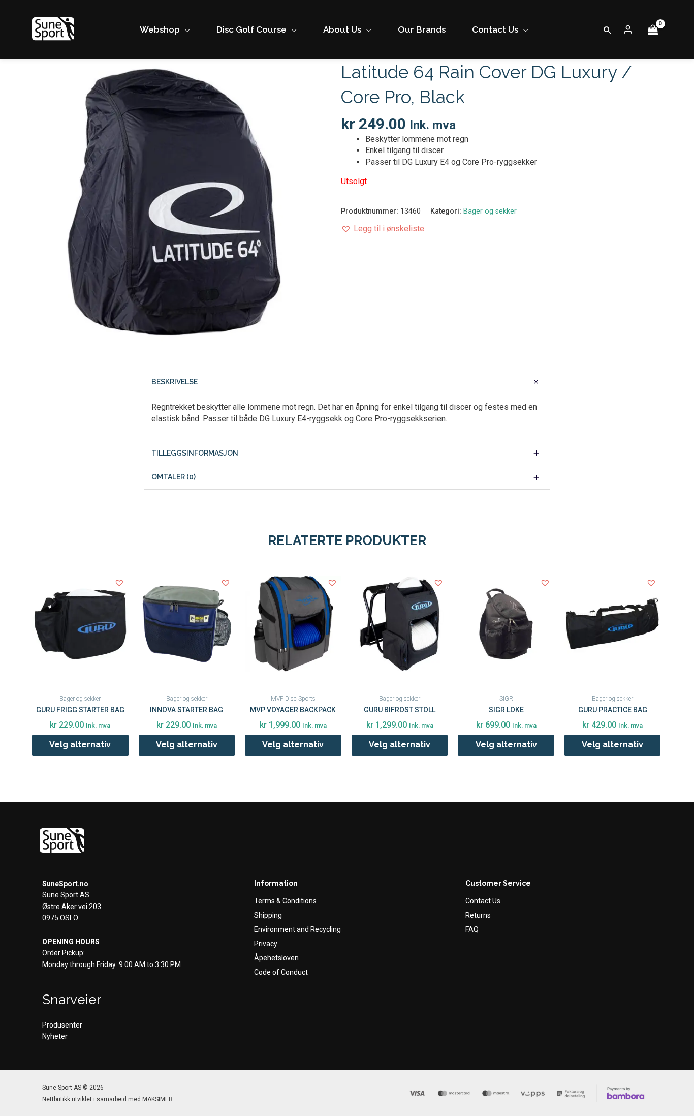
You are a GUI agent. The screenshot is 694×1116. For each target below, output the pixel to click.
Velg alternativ (80, 744)
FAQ (472, 929)
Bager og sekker (490, 211)
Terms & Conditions (285, 901)
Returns (478, 915)
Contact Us (482, 901)
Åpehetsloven (276, 958)
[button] (608, 30)
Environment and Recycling (297, 929)
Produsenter (62, 1025)
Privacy (265, 944)
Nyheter (55, 1036)
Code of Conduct (281, 972)
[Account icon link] (628, 30)
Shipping (268, 915)
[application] (185, 29)
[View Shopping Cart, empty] (652, 30)
